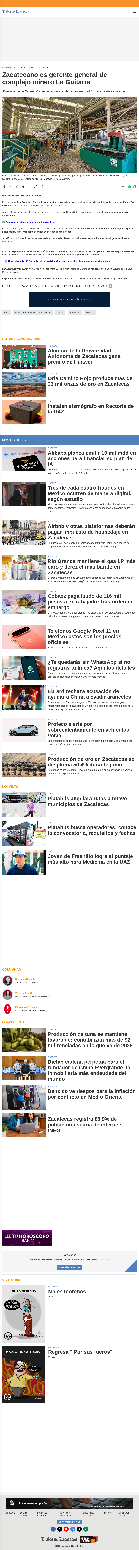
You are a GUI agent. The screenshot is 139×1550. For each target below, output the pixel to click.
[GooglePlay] (85, 1529)
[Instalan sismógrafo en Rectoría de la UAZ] (24, 412)
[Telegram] (23, 187)
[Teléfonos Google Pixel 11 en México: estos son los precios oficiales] (24, 639)
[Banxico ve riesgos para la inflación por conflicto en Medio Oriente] (24, 1097)
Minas (60, 312)
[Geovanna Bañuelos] (7, 980)
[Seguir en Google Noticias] (134, 187)
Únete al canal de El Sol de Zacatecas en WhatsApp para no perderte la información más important (58, 261)
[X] (11, 187)
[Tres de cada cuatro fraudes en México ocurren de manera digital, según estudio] (24, 499)
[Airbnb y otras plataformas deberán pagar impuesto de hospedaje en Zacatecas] (24, 536)
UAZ (6, 312)
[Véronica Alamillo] (7, 994)
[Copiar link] (36, 187)
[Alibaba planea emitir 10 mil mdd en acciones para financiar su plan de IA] (24, 462)
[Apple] (79, 1529)
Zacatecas (75, 312)
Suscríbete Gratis (69, 1267)
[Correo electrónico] (29, 187)
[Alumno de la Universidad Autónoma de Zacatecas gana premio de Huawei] (24, 357)
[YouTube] (66, 1529)
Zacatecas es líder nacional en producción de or (30, 222)
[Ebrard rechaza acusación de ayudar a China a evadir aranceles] (24, 700)
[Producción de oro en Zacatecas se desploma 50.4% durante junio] (24, 766)
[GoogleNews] (72, 1529)
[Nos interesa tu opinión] (69, 1503)
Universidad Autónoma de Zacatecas (33, 312)
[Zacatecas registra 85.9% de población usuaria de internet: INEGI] (24, 1125)
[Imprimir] (42, 187)
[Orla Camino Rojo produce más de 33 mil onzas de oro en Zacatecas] (24, 384)
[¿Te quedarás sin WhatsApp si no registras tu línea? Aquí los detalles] (24, 669)
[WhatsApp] (17, 187)
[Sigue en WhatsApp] (130, 187)
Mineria (90, 312)
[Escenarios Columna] (7, 1009)
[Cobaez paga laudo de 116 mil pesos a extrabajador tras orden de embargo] (24, 605)
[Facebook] (4, 187)
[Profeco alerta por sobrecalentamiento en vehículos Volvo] (24, 734)
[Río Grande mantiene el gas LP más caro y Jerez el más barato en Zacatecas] (24, 571)
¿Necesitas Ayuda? (69, 1522)
